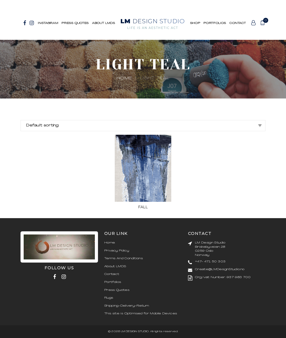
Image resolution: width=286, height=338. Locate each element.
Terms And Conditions (123, 258)
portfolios (215, 23)
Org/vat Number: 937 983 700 (223, 277)
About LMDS (103, 23)
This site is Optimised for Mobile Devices (140, 313)
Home (124, 78)
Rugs (108, 297)
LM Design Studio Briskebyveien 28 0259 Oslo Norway (210, 249)
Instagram (48, 23)
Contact (237, 23)
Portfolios (112, 282)
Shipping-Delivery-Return (126, 305)
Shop (195, 23)
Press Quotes (75, 23)
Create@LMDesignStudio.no (219, 269)
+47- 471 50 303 (210, 261)
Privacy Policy (116, 250)
